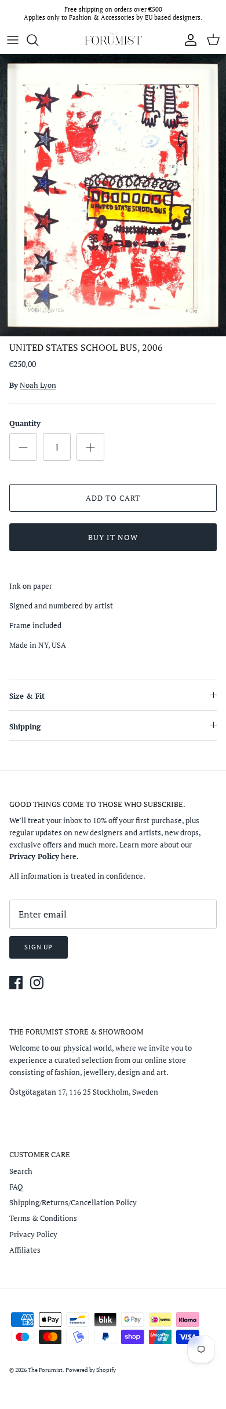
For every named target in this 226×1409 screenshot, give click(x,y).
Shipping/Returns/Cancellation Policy (73, 1202)
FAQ (16, 1186)
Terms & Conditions (43, 1218)
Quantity (25, 423)
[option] (113, 195)
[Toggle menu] (12, 40)
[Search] (38, 40)
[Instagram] (36, 982)
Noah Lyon (38, 385)
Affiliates (25, 1250)
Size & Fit (27, 696)
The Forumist (45, 1370)
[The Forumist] (113, 39)
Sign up (38, 947)
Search (20, 1171)
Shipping (25, 726)
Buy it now (113, 537)
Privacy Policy (33, 1234)
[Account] (188, 40)
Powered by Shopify (90, 1370)
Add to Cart (113, 498)
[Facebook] (16, 982)
